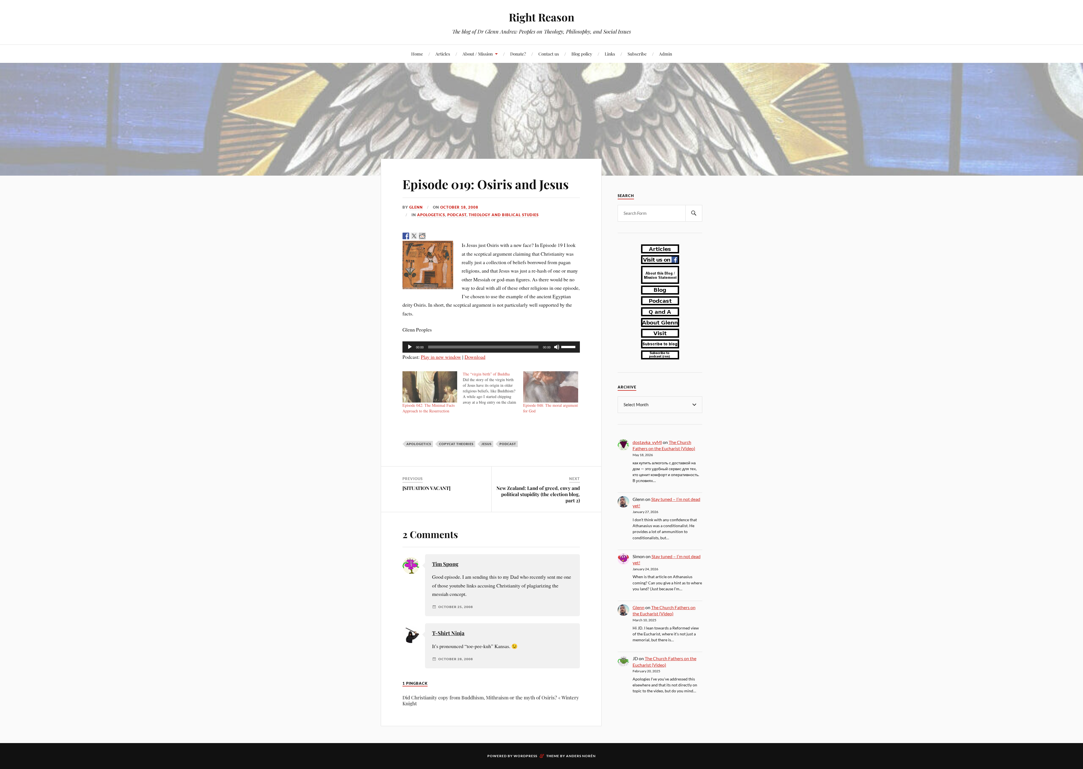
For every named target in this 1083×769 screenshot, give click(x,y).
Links (610, 54)
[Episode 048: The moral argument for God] (550, 387)
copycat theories (456, 444)
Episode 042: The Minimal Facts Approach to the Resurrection (428, 408)
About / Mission (478, 54)
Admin (665, 54)
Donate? (518, 54)
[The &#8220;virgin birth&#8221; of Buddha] (493, 388)
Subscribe (637, 54)
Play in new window (441, 356)
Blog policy (581, 54)
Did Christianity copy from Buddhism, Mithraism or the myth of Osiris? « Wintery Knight (490, 700)
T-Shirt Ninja (448, 633)
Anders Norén (581, 756)
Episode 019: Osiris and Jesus (485, 184)
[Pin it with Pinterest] (430, 236)
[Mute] (557, 347)
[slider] (569, 346)
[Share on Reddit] (422, 236)
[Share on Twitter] (414, 236)
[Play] (410, 347)
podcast (456, 215)
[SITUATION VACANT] (426, 488)
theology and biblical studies (504, 215)
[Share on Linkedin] (438, 236)
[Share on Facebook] (405, 236)
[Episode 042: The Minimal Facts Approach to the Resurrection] (429, 387)
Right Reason (541, 17)
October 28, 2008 (455, 659)
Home (417, 54)
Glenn (416, 207)
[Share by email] (446, 236)
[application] (491, 347)
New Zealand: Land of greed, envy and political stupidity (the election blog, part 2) (538, 494)
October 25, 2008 (455, 607)
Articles (442, 54)
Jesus (486, 444)
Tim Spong (445, 563)
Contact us (548, 54)
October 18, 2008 (459, 207)
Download (475, 356)
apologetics (431, 215)
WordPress (525, 756)
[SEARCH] (693, 213)
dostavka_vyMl (647, 442)
